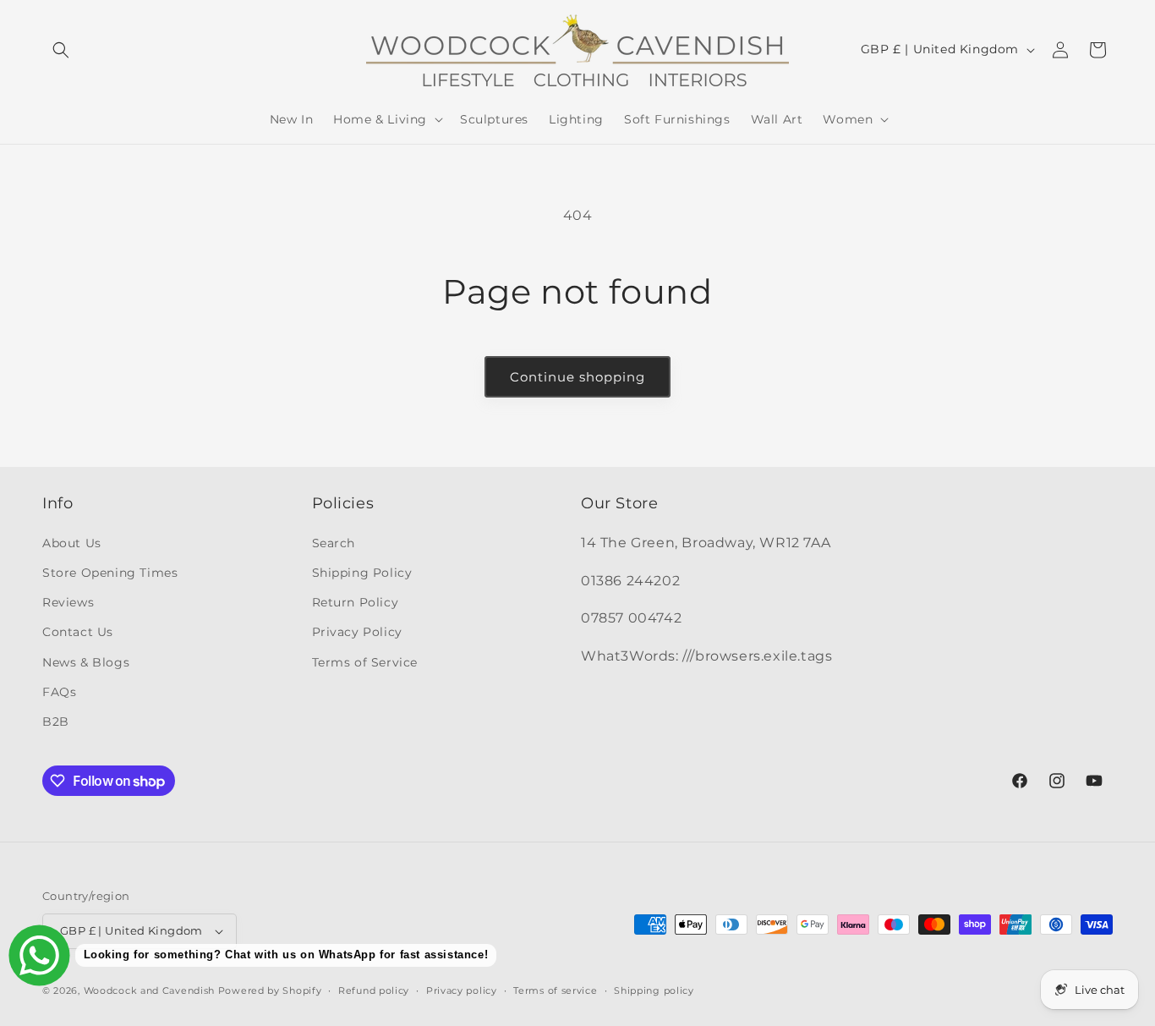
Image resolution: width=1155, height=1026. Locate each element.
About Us (71, 543)
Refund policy (373, 990)
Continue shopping (577, 377)
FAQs (59, 692)
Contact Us (77, 631)
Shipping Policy (362, 572)
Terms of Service (365, 662)
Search (334, 543)
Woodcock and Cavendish (149, 990)
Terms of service (555, 990)
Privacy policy (461, 990)
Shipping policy (654, 990)
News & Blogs (85, 662)
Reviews (68, 602)
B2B (55, 721)
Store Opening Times (110, 572)
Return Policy (355, 602)
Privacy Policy (357, 631)
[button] (60, 50)
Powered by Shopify (270, 990)
